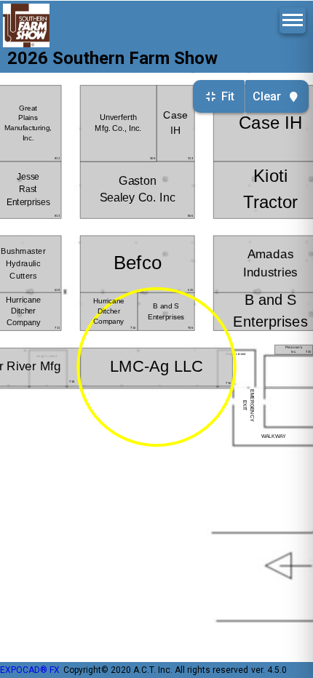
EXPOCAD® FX (30, 670)
